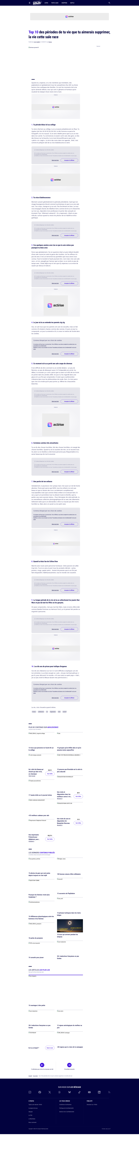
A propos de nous (33, 1108)
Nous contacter (32, 1122)
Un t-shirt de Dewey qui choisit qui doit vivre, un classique (36, 771)
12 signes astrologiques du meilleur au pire (69, 1026)
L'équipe (31, 1112)
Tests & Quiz (54, 3)
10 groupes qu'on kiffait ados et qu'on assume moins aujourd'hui (69, 749)
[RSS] (109, 1092)
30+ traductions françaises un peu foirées (68, 957)
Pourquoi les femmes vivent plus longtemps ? (39, 896)
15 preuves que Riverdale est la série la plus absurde (69, 770)
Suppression (53, 711)
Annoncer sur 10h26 (92, 1104)
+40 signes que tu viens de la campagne (70, 1047)
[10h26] (37, 2)
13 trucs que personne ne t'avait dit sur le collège (41, 749)
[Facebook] (39, 1092)
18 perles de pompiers (36, 938)
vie (47, 711)
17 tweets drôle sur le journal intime (40, 795)
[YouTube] (89, 1092)
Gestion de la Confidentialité (66, 1112)
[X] (49, 1092)
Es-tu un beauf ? (34, 1048)
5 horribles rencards (69, 1069)
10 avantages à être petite (37, 1005)
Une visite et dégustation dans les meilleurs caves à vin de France (64, 795)
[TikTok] (79, 1092)
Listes (46, 3)
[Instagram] (30, 1092)
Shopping (64, 3)
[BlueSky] (69, 1092)
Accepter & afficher (69, 160)
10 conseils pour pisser (36, 957)
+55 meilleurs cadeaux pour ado (39, 815)
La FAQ (30, 1115)
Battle (72, 3)
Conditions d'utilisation (65, 1104)
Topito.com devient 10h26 (35, 1104)
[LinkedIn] (99, 1092)
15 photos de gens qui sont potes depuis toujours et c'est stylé (39, 874)
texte (59, 711)
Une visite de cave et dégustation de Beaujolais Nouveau (63, 820)
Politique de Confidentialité (66, 1108)
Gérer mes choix (55, 160)
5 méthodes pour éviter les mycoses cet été (42, 1069)
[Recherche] (109, 3)
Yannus (50, 42)
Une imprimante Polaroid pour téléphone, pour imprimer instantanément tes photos (35, 840)
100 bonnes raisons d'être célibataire (69, 874)
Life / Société (37, 42)
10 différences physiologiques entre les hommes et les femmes (41, 917)
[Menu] (30, 3)
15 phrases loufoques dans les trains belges (69, 914)
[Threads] (59, 1092)
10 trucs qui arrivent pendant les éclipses (67, 935)
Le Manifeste (32, 1119)
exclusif (64, 711)
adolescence (41, 711)
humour (34, 711)
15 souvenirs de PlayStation (66, 893)
